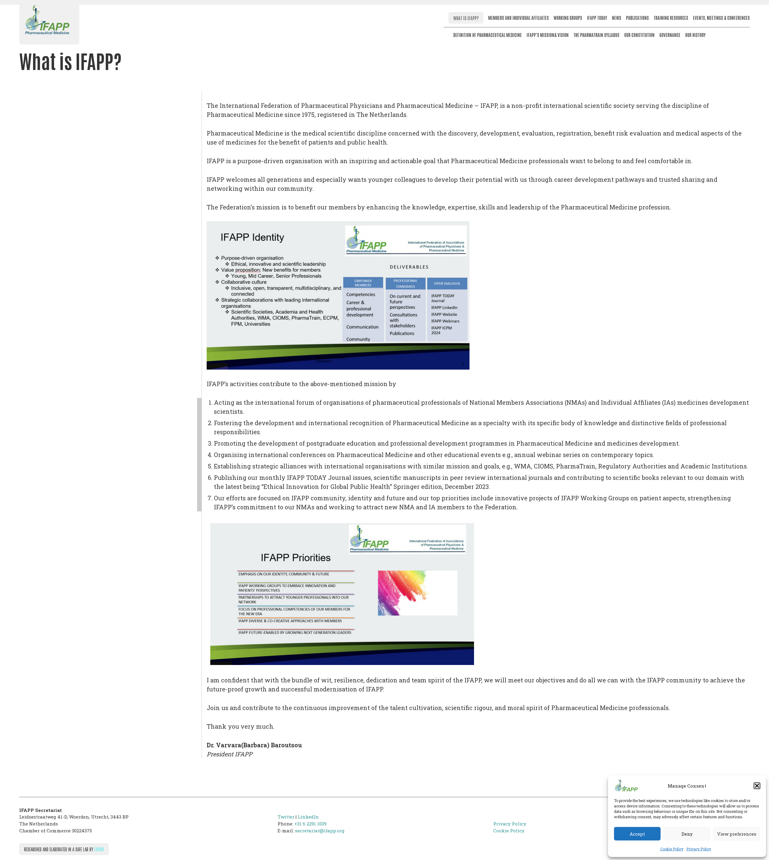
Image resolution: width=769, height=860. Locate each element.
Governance (669, 35)
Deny (687, 834)
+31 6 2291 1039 (310, 824)
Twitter (286, 817)
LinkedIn (308, 817)
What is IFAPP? (466, 18)
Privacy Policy (698, 848)
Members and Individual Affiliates (518, 17)
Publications (637, 17)
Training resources (671, 17)
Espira (99, 849)
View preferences (736, 834)
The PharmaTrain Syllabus (596, 35)
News (616, 17)
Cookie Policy (671, 848)
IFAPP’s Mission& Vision (548, 35)
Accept (637, 834)
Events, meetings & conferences (721, 17)
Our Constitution (639, 35)
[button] (757, 786)
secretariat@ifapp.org (320, 831)
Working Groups (568, 17)
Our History (695, 35)
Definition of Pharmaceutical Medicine (487, 35)
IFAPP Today (597, 17)
